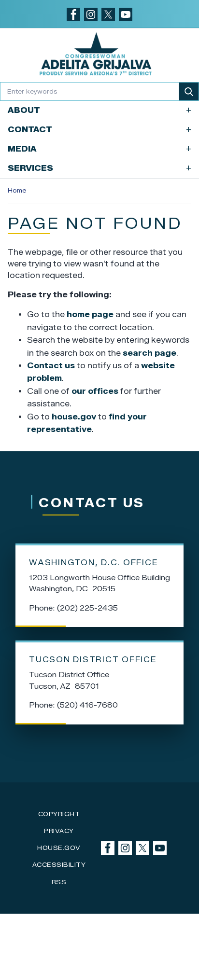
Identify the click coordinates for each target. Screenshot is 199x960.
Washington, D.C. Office (93, 562)
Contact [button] (99, 130)
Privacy (59, 831)
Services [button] (99, 168)
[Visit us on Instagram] (91, 14)
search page (149, 353)
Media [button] (99, 149)
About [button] (99, 110)
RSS (59, 882)
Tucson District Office (93, 659)
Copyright (59, 814)
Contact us (51, 365)
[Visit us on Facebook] (73, 14)
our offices (94, 391)
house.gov (74, 416)
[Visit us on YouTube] (125, 14)
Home (17, 190)
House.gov (59, 847)
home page (90, 314)
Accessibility (59, 864)
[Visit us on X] (108, 14)
